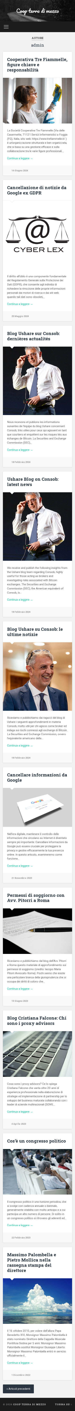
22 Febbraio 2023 (20, 1237)
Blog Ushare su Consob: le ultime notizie (35, 631)
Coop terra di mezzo (37, 10)
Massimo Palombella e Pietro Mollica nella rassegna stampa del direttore (31, 1262)
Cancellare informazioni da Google (37, 777)
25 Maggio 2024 (20, 316)
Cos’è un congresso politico (36, 1141)
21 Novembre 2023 (21, 878)
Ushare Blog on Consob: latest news (32, 481)
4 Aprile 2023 (18, 1124)
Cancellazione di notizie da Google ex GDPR (36, 190)
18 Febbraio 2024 (20, 462)
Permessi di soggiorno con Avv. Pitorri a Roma (36, 897)
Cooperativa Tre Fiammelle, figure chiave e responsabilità (37, 65)
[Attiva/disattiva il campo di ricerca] (69, 26)
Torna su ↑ (63, 1404)
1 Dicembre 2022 (20, 1375)
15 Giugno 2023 (19, 1001)
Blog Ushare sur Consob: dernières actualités (33, 336)
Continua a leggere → (20, 158)
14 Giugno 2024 (19, 170)
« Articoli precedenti (18, 1388)
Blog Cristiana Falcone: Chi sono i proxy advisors (36, 1020)
